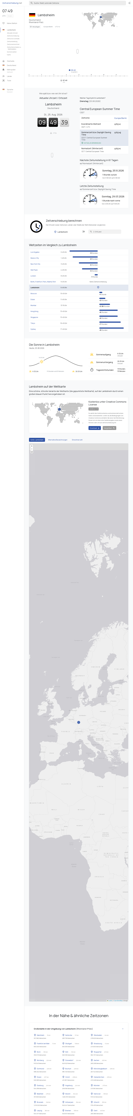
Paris (44, 282)
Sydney (33, 329)
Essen (37, 1077)
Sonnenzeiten (12, 52)
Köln (65, 1052)
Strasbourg (96, 1043)
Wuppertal (96, 1052)
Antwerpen (67, 1102)
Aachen (95, 1060)
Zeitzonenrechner (13, 44)
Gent (94, 1110)
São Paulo (34, 270)
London (33, 276)
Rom (54, 282)
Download (95, 428)
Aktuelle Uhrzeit (12, 33)
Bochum (66, 1069)
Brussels (38, 1102)
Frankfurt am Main (41, 1043)
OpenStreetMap (118, 1000)
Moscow (34, 293)
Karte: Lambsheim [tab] (37, 440)
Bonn (37, 1052)
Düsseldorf (67, 1060)
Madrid (49, 282)
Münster (95, 1085)
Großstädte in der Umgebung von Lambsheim (63, 1028)
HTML (53, 133)
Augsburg (67, 1085)
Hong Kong (34, 311)
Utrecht (95, 1102)
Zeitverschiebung (13, 36)
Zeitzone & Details (13, 39)
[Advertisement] (78, 50)
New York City (35, 264)
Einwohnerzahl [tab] (77, 440)
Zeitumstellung (12, 41)
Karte (9, 55)
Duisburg (38, 1085)
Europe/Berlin (121, 118)
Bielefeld (38, 1094)
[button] (12, 65)
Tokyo (33, 323)
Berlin (33, 282)
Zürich (66, 1077)
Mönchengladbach (99, 1069)
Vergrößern (109, 428)
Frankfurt (38, 282)
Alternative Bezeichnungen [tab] (57, 440)
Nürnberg (39, 1060)
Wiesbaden (96, 1035)
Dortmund (39, 1069)
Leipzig (38, 1110)
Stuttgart (67, 1043)
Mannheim (39, 1035)
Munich (66, 1094)
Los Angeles (35, 252)
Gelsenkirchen (97, 1077)
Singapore (34, 317)
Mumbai (33, 305)
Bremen (66, 1110)
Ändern (10, 16)
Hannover (96, 1094)
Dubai (33, 299)
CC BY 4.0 (93, 409)
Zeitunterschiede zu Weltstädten (14, 48)
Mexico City (35, 258)
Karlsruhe (67, 1035)
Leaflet (110, 1000)
